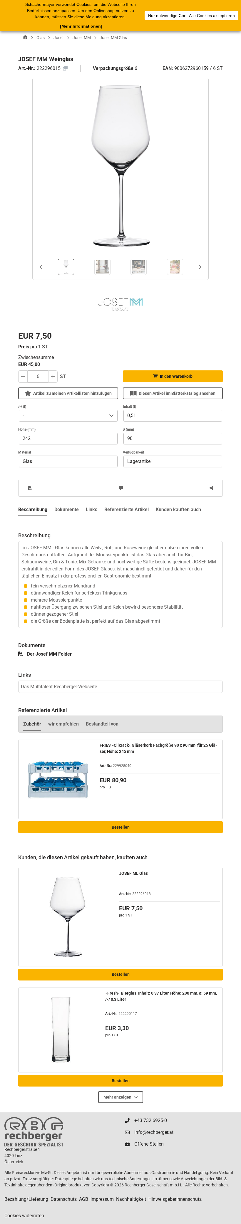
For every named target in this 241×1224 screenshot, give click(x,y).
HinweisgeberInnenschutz (175, 1199)
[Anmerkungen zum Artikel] (121, 488)
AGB (83, 1199)
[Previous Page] (41, 267)
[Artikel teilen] (211, 488)
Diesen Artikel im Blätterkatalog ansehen (177, 393)
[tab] (66, 267)
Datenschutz (64, 1199)
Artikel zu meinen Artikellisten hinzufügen (72, 393)
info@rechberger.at (153, 1132)
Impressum (102, 1199)
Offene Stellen (149, 1144)
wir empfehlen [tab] (63, 724)
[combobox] (62, 415)
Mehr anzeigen (117, 1097)
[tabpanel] (120, 573)
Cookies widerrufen (24, 1215)
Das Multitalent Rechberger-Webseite (59, 686)
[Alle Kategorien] (25, 37)
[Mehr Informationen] (81, 26)
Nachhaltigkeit (131, 1199)
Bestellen (121, 827)
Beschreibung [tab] (32, 509)
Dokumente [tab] (66, 509)
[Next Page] (200, 267)
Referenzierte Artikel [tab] (126, 509)
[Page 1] (66, 267)
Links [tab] (91, 509)
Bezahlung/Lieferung (26, 1199)
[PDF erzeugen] (30, 488)
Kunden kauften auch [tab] (178, 509)
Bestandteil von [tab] (102, 724)
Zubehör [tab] (32, 724)
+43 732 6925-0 (150, 1120)
